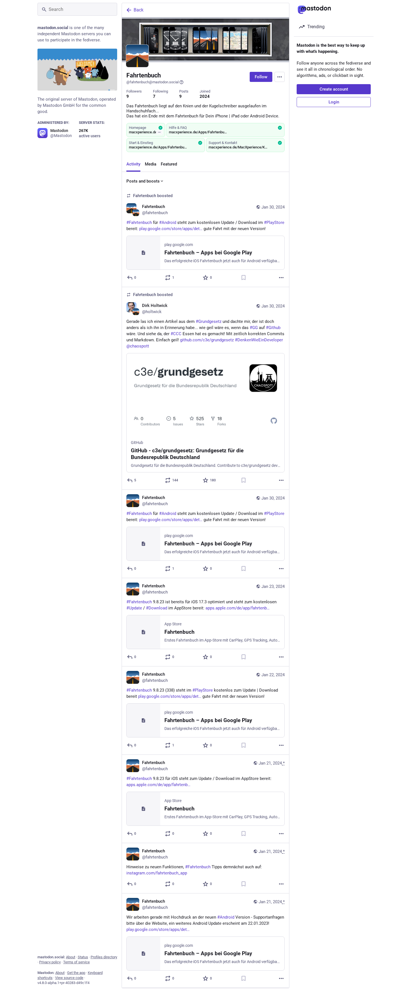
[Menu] (280, 77)
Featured (169, 164)
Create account (334, 89)
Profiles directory (104, 957)
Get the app (76, 973)
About (70, 957)
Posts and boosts (143, 181)
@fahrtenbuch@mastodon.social (152, 82)
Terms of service (76, 962)
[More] (281, 277)
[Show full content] (159, 132)
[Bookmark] (243, 277)
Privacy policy (50, 962)
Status (83, 957)
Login (334, 102)
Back (138, 10)
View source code (69, 978)
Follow (261, 76)
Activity (133, 164)
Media (150, 164)
